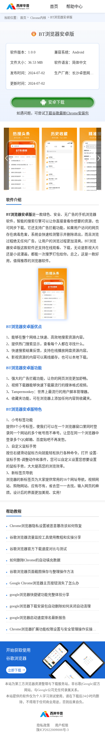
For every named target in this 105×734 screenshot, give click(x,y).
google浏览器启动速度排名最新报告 (38, 618)
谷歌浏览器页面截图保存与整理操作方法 (42, 572)
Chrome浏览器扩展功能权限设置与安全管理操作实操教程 (54, 629)
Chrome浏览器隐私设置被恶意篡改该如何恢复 (46, 526)
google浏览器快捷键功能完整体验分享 (39, 595)
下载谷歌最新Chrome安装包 (67, 113)
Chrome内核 (38, 18)
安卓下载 (56, 102)
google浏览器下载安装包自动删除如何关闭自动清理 (50, 606)
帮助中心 (74, 6)
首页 (54, 6)
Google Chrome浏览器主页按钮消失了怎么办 (44, 583)
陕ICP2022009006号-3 (52, 731)
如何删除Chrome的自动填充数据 (35, 560)
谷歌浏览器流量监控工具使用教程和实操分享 (45, 537)
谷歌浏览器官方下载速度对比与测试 (38, 549)
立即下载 (14, 670)
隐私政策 (43, 725)
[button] (98, 158)
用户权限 (61, 725)
